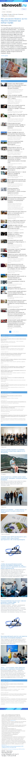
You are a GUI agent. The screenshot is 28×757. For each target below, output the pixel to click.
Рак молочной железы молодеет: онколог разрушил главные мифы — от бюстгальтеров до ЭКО (13, 602)
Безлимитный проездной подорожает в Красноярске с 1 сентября (17, 242)
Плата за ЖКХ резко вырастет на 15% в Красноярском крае (17, 221)
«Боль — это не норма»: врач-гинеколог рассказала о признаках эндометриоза (13, 668)
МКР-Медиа (9, 11)
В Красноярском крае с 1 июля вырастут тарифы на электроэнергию (17, 173)
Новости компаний (5, 534)
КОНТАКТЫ (10, 708)
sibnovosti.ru (13, 720)
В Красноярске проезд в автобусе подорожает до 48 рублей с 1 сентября (16, 149)
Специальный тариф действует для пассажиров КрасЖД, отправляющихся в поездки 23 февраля (17, 293)
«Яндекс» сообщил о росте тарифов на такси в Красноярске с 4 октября (16, 234)
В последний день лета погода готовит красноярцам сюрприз (13, 694)
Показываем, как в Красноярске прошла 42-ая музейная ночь (13, 401)
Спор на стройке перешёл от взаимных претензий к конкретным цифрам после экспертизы (13, 451)
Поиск (24, 9)
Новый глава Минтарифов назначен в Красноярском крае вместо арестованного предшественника (17, 86)
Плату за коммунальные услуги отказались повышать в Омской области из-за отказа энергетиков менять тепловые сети (17, 159)
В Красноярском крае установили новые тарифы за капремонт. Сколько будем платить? (16, 125)
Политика (20, 14)
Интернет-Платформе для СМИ (14, 749)
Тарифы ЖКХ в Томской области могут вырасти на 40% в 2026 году (17, 116)
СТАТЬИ (4, 425)
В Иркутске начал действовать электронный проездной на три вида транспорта (17, 255)
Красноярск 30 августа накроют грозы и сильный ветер (12, 683)
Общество (5, 16)
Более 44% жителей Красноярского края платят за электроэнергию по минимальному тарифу (17, 277)
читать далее (4, 55)
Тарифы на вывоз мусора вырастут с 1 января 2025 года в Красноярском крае (17, 226)
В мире (10, 14)
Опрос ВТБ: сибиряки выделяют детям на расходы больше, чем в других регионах (14, 385)
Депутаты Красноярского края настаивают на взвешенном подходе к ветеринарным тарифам (17, 200)
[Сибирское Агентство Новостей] (14, 5)
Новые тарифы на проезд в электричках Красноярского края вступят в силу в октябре (17, 134)
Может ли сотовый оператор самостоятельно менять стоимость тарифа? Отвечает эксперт (16, 108)
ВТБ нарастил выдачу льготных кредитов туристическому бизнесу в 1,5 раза (13, 346)
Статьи (3, 11)
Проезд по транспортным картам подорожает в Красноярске (15, 142)
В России (15, 14)
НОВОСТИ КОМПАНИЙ (9, 335)
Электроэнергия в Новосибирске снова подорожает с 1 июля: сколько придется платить (17, 191)
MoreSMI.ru (22, 749)
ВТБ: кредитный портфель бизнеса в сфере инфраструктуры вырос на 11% (13, 339)
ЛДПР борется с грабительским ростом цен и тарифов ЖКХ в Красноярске (17, 168)
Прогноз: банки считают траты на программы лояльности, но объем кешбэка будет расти (13, 371)
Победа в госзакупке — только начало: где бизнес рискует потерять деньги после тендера (14, 511)
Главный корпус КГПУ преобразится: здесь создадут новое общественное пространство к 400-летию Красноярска (13, 367)
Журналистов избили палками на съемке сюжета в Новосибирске (11, 396)
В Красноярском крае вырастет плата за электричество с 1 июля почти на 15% (17, 213)
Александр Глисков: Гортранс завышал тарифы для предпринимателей (17, 250)
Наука (2, 561)
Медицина (3, 598)
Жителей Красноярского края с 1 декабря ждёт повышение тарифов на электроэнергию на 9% (17, 303)
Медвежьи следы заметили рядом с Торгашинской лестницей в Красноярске (14, 687)
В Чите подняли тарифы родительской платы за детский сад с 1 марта (17, 96)
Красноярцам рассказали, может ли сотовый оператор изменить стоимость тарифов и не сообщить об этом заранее (17, 267)
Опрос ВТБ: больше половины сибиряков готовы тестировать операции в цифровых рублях (13, 360)
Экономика (11, 16)
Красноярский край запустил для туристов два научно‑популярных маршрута (14, 636)
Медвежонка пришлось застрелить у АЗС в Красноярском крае (14, 699)
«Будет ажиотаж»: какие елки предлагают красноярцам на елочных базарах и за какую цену (13, 407)
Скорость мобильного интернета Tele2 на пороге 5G (17, 288)
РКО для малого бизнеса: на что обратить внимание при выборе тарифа (14, 21)
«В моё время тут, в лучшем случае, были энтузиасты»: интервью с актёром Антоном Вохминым (14, 478)
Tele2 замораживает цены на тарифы (16, 281)
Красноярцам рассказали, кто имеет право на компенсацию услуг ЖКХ (17, 181)
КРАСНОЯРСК (9, 0)
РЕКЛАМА (19, 708)
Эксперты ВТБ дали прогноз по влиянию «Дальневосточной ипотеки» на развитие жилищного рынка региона (13, 354)
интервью (3, 474)
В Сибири (5, 14)
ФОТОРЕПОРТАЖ (7, 392)
